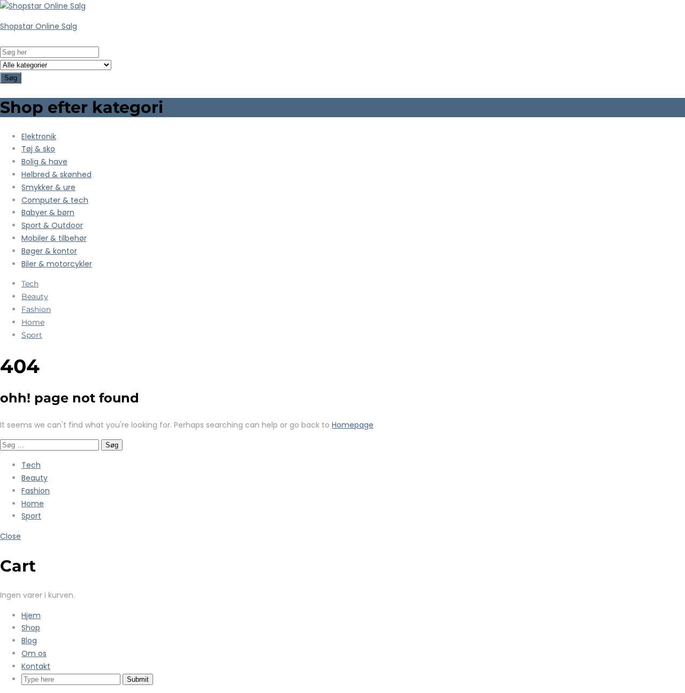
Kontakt (35, 666)
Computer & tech (54, 200)
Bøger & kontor (49, 251)
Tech (30, 283)
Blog (29, 640)
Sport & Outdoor (52, 225)
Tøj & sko (38, 148)
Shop (30, 627)
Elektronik (38, 136)
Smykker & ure (48, 187)
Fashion (36, 309)
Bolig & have (44, 161)
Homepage (353, 425)
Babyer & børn (47, 212)
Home (32, 322)
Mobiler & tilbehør (54, 238)
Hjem (31, 615)
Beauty (34, 296)
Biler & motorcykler (56, 263)
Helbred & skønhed (56, 174)
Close (10, 536)
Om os (34, 653)
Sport (31, 335)
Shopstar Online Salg (38, 26)
